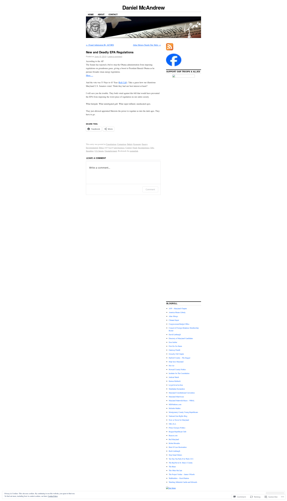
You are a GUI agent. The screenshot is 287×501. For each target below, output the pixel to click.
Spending (90, 151)
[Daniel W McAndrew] (173, 65)
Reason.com (173, 435)
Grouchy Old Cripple (176, 354)
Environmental (92, 147)
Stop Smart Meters (175, 455)
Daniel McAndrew (143, 7)
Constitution (111, 144)
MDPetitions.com (175, 404)
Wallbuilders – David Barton (179, 478)
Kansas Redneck (175, 381)
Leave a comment (115, 56)
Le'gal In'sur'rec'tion (176, 385)
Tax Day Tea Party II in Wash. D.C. (181, 459)
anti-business (119, 147)
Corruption (121, 144)
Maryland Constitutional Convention (182, 392)
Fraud (135, 147)
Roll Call (122, 82)
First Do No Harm (175, 346)
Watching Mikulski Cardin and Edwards (183, 482)
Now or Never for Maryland (179, 420)
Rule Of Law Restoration (178, 447)
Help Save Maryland (176, 361)
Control (128, 147)
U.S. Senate (99, 151)
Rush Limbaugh (174, 451)
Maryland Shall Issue (176, 396)
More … (89, 75)
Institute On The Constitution (179, 373)
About (101, 14)
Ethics (101, 147)
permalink (134, 151)
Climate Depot (174, 320)
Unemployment (111, 151)
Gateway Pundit (174, 350)
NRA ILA (172, 424)
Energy (145, 144)
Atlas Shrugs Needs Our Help (147, 44)
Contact (113, 14)
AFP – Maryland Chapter (178, 308)
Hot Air (171, 365)
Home (91, 14)
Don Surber (173, 342)
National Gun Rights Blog (178, 416)
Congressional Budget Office (179, 324)
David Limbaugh (175, 334)
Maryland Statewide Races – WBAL (181, 400)
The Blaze (172, 466)
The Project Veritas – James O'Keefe (182, 474)
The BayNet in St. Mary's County (181, 462)
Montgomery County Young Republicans (183, 412)
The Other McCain (175, 470)
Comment (150, 189)
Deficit (129, 144)
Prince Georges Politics (177, 427)
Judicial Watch (174, 377)
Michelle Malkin (174, 408)
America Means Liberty (177, 312)
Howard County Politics (177, 369)
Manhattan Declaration (177, 389)
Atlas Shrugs (173, 316)
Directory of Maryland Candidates (181, 338)
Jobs (152, 147)
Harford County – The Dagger (179, 358)
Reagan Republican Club (177, 431)
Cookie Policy (53, 496)
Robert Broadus (174, 443)
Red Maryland (174, 439)
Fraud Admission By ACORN (100, 44)
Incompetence (143, 147)
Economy (137, 144)
